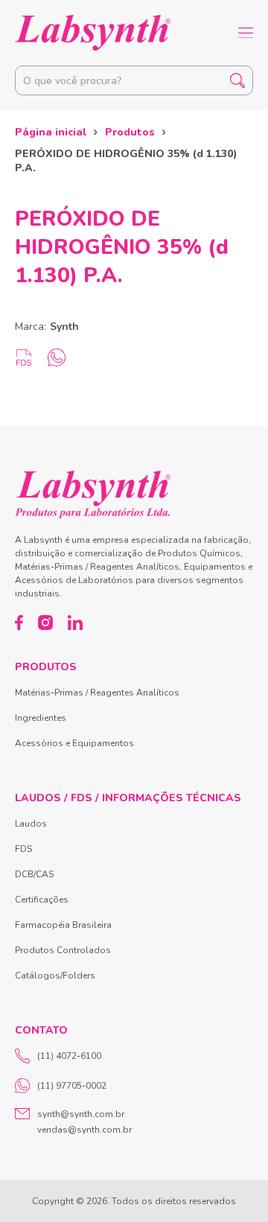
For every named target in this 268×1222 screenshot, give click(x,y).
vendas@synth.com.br (84, 1130)
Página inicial (50, 132)
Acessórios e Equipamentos (74, 743)
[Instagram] (45, 622)
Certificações (41, 900)
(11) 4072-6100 (69, 1056)
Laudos (31, 824)
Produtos (130, 132)
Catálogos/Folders (55, 975)
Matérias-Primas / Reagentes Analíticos (97, 692)
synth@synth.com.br (80, 1114)
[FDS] (24, 357)
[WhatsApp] (57, 357)
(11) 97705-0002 (71, 1086)
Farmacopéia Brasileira (63, 925)
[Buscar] (237, 80)
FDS (23, 849)
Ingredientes (40, 718)
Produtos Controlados (63, 950)
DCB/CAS (34, 874)
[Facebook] (19, 622)
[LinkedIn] (75, 622)
